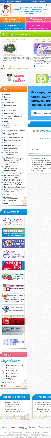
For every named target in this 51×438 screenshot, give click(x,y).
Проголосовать (10, 382)
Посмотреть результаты (12, 386)
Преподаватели (10, 407)
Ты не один (38, 166)
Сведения (38, 20)
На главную (38, 170)
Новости (12, 20)
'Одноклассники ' (39, 1)
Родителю (13, 27)
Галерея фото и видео (12, 409)
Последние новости (11, 405)
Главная (6, 94)
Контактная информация (13, 411)
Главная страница (11, 402)
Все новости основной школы (17, 69)
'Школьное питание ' (13, 1)
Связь (38, 27)
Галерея (32, 427)
